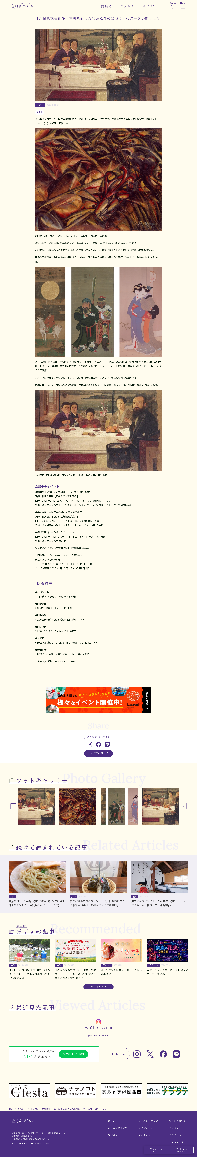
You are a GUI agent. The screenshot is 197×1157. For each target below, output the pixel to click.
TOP (11, 1108)
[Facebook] (163, 1054)
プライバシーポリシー (148, 1121)
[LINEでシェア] (107, 744)
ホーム (111, 1121)
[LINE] (176, 1054)
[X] (150, 1054)
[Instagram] (137, 1054)
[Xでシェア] (89, 744)
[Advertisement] (98, 677)
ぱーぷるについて (117, 1128)
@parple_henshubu (98, 1035)
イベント (21, 1108)
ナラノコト (175, 1135)
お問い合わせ (143, 1135)
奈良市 (39, 112)
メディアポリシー (146, 1128)
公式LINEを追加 (73, 1054)
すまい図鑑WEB (177, 1121)
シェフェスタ (176, 1142)
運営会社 (113, 1135)
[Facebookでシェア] (98, 744)
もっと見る (97, 987)
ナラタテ (174, 1128)
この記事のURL (97, 753)
